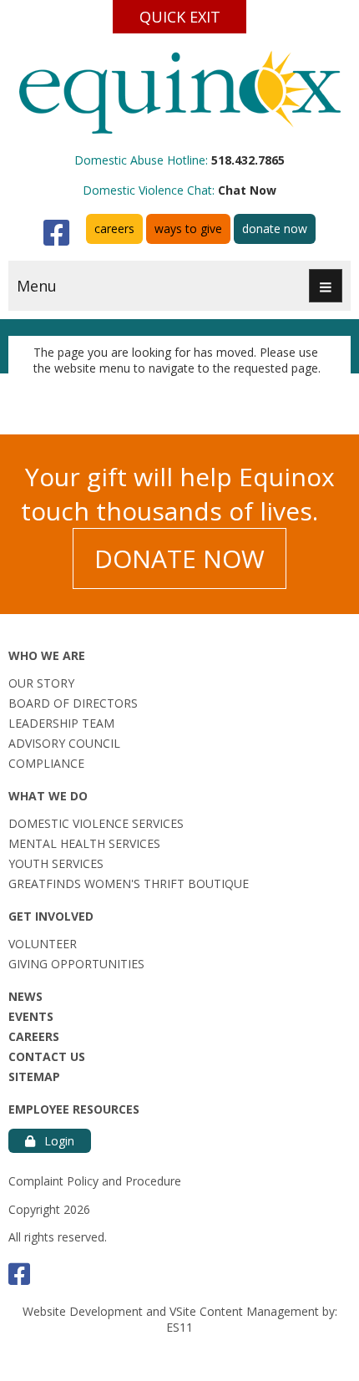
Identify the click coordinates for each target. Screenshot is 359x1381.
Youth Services (56, 863)
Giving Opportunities (76, 964)
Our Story (41, 683)
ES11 (179, 1327)
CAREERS (33, 1036)
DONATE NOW (179, 558)
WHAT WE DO (48, 796)
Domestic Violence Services (96, 823)
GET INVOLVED (51, 916)
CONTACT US (46, 1056)
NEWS (25, 996)
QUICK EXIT (179, 17)
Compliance (46, 763)
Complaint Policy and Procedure (94, 1181)
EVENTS (30, 1016)
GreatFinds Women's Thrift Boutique (128, 883)
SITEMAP (34, 1076)
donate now (274, 228)
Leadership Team (61, 723)
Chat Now (247, 190)
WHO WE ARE (46, 655)
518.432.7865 (248, 160)
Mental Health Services (84, 843)
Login (57, 1141)
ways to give (188, 228)
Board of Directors (73, 703)
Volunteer (42, 944)
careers (114, 228)
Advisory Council (64, 743)
